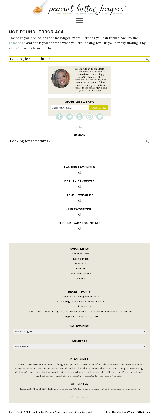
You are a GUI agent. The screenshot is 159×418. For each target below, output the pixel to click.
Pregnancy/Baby (81, 273)
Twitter (70, 116)
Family (81, 278)
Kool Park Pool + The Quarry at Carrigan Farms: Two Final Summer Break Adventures (80, 311)
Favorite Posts (81, 253)
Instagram (80, 116)
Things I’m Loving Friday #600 (80, 316)
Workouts (81, 263)
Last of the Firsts (81, 306)
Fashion (81, 268)
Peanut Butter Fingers (79, 8)
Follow (79, 127)
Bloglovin (100, 116)
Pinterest (90, 116)
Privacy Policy (79, 396)
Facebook (60, 116)
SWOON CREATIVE (138, 412)
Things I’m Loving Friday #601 (80, 296)
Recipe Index (80, 258)
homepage (17, 43)
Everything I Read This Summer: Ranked (81, 301)
